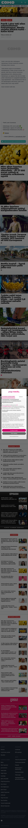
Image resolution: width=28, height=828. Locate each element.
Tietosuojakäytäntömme (14, 436)
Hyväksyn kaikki (14, 430)
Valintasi (21, 396)
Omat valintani (14, 433)
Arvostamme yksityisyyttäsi (8, 396)
